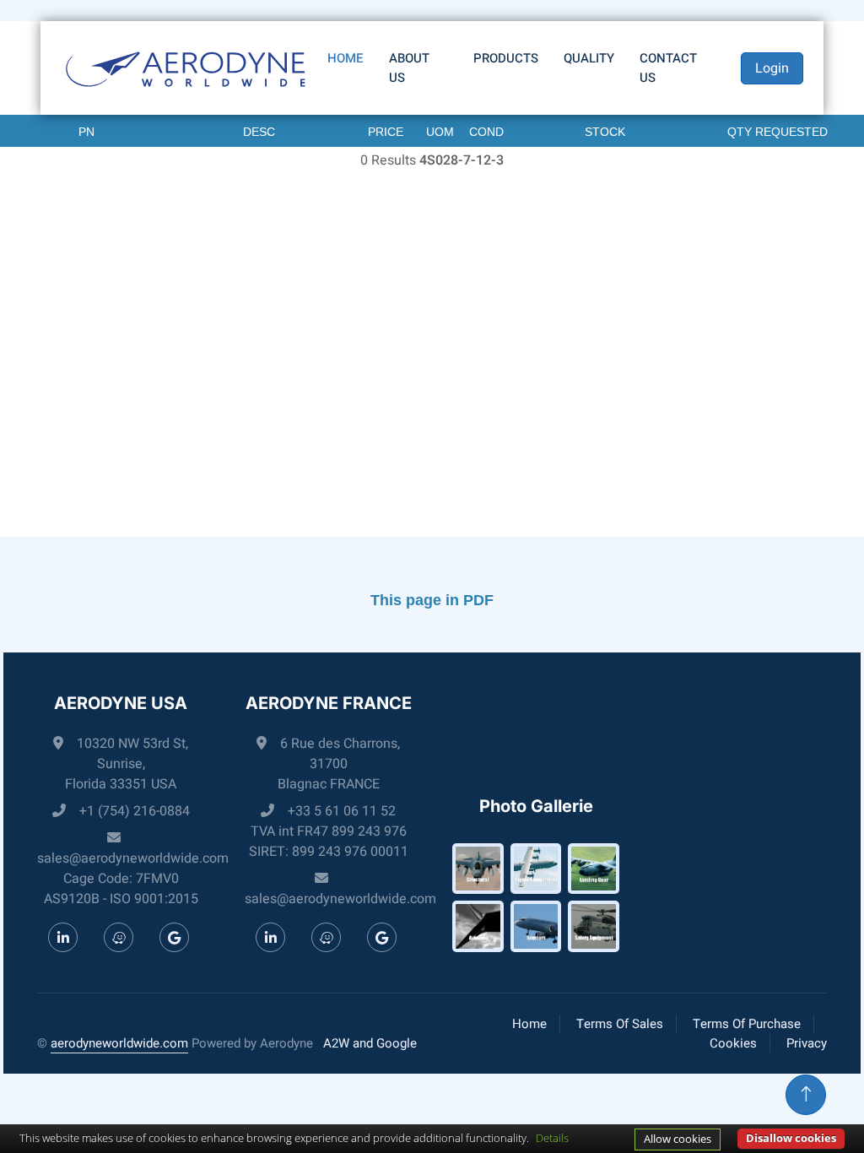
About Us (409, 68)
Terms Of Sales (619, 1024)
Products (505, 58)
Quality (589, 58)
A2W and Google (370, 1043)
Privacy (806, 1043)
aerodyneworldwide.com (119, 1043)
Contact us (668, 68)
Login (772, 68)
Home (345, 58)
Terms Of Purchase (747, 1024)
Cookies (733, 1043)
